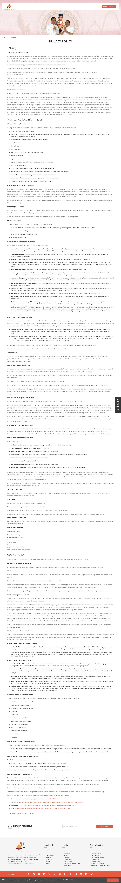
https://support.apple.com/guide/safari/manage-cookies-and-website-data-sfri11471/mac (42, 808)
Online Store (94, 851)
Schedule (48, 851)
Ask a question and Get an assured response (21, 863)
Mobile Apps (67, 865)
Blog (47, 853)
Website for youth (96, 853)
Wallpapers (67, 857)
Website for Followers (97, 863)
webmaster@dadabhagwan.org (20, 550)
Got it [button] (112, 880)
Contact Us (49, 859)
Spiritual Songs (68, 859)
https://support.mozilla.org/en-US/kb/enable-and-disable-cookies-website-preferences (47, 805)
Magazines (67, 853)
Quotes (66, 855)
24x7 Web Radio (95, 861)
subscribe (104, 826)
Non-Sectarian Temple (97, 857)
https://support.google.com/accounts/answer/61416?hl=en (40, 799)
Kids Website (95, 855)
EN (117, 1)
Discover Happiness (109, 6)
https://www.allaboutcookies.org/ (94, 792)
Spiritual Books (68, 851)
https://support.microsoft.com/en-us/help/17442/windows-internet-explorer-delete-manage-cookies (53, 802)
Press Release (50, 855)
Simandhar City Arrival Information (100, 865)
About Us (48, 857)
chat (118, 412)
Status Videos (68, 861)
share (117, 406)
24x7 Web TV (95, 859)
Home (3, 37)
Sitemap (48, 861)
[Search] (117, 6)
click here (53, 880)
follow (118, 401)
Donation (48, 863)
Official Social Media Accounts (72, 863)
